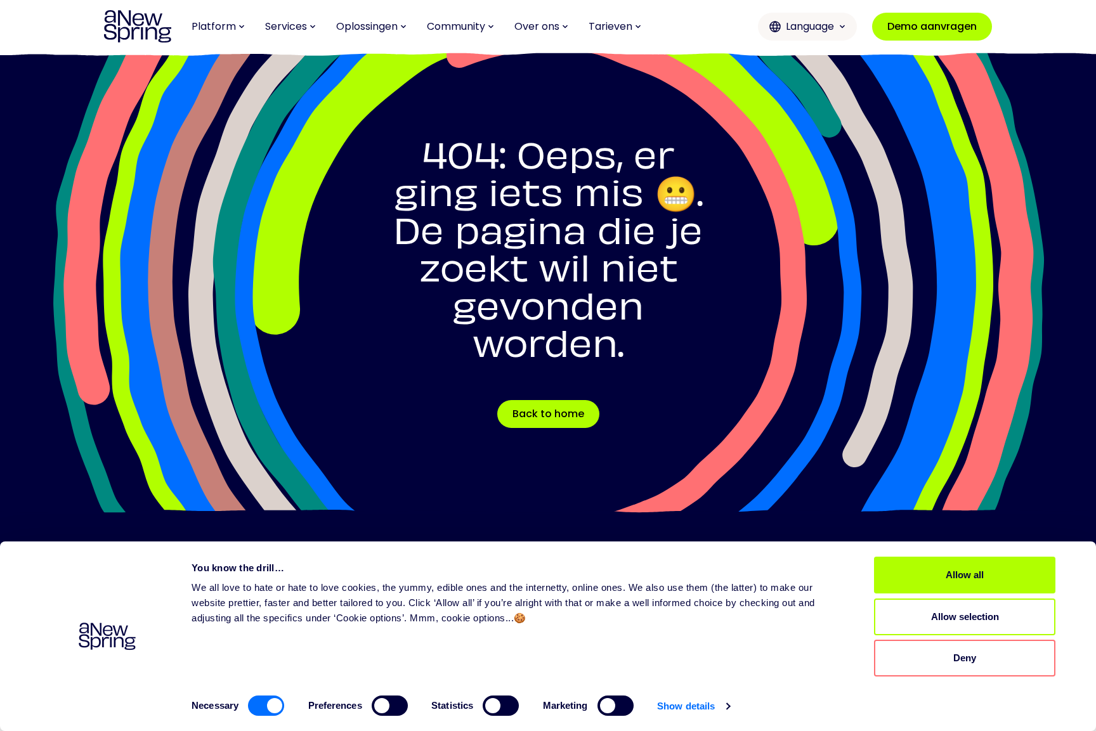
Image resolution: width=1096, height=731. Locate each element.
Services (286, 26)
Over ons (536, 26)
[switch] (390, 705)
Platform (214, 26)
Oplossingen (367, 26)
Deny (964, 657)
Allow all (965, 574)
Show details (686, 706)
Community (456, 26)
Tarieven (610, 26)
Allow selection (965, 616)
